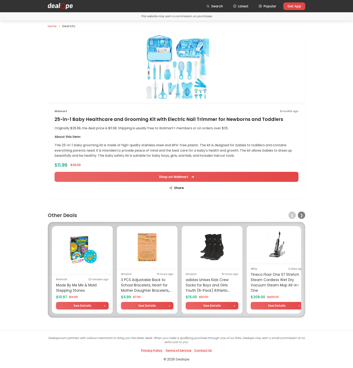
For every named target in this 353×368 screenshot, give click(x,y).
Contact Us (203, 350)
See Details (82, 306)
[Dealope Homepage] (60, 6)
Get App (294, 6)
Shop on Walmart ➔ (176, 176)
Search (217, 6)
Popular (270, 6)
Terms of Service (178, 350)
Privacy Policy (151, 350)
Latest (243, 6)
